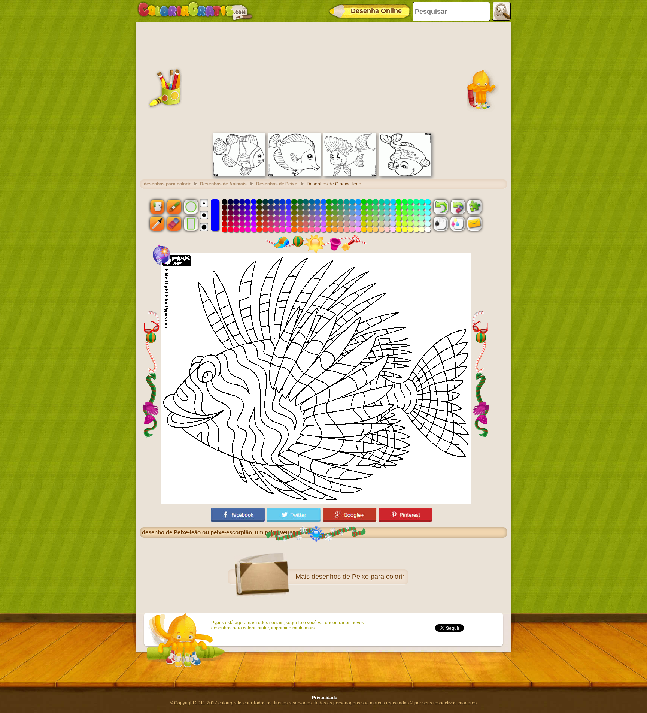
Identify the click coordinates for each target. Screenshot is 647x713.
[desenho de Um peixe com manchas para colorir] (405, 175)
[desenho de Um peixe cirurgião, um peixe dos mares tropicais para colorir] (294, 175)
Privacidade (324, 697)
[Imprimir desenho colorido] (457, 224)
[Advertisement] (323, 76)
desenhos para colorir (167, 184)
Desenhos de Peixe (276, 184)
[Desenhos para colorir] (195, 11)
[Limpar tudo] (457, 206)
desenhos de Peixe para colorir (358, 576)
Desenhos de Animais (223, 184)
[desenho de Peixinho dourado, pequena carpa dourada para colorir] (350, 175)
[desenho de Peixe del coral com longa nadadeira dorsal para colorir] (239, 175)
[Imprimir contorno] (441, 224)
